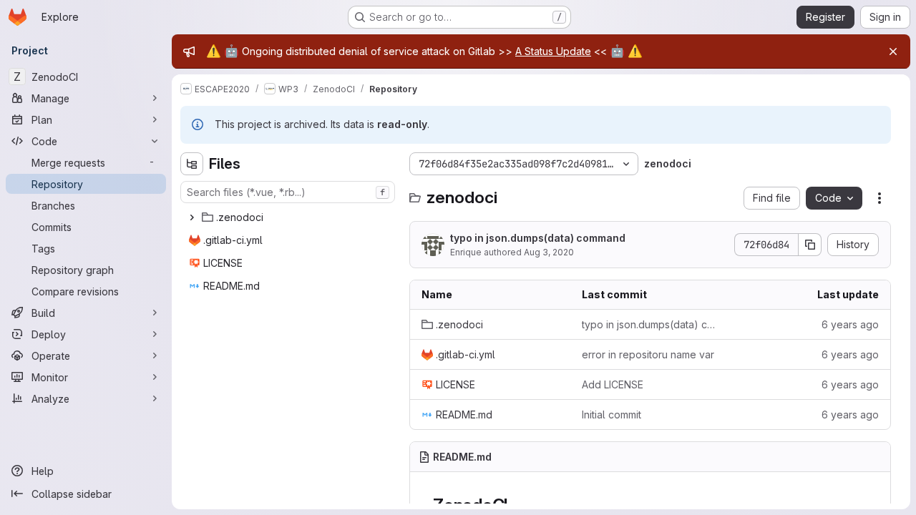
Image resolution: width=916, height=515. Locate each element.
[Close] (893, 51)
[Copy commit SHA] (810, 244)
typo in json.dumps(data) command (537, 238)
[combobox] (287, 192)
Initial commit (611, 414)
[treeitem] (289, 217)
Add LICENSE (612, 384)
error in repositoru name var (648, 354)
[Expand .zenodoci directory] (191, 217)
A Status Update (553, 51)
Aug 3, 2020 (549, 252)
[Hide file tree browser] (191, 163)
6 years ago (850, 324)
